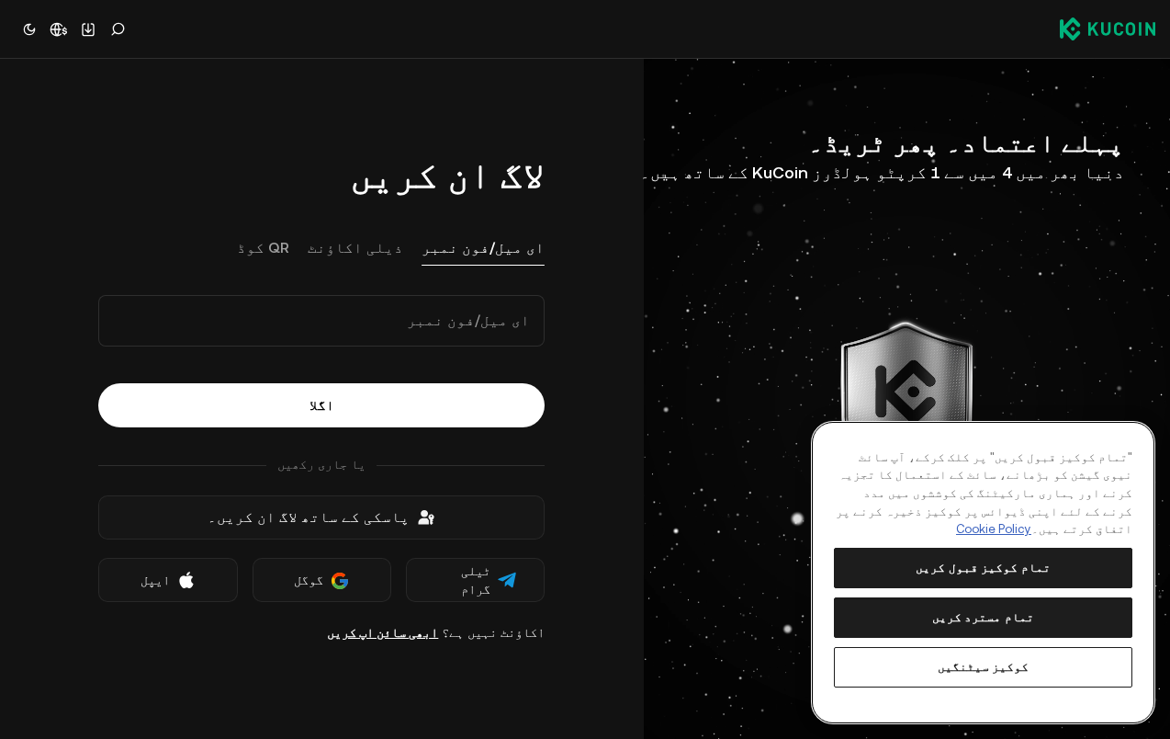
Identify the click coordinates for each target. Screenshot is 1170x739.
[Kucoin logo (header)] (1107, 28)
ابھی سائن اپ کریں (382, 632)
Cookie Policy (993, 529)
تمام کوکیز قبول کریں (983, 567)
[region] (983, 572)
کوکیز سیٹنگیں (983, 667)
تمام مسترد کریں (983, 617)
